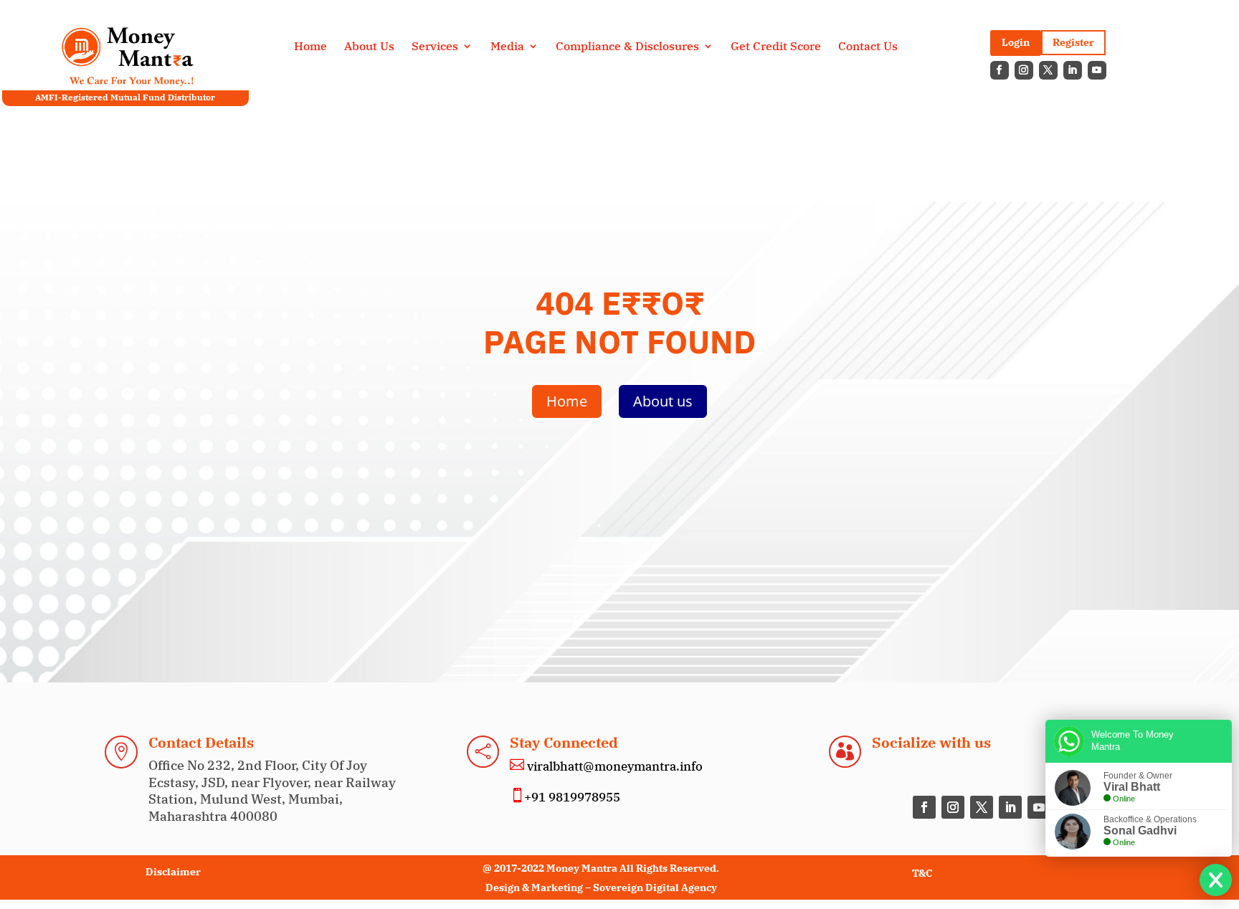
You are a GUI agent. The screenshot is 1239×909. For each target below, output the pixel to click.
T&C (922, 873)
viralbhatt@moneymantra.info (613, 766)
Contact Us (868, 47)
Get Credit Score (776, 47)
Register (1073, 42)
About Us (369, 47)
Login (1016, 42)
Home (310, 47)
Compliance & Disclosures (627, 47)
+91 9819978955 (572, 797)
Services (435, 47)
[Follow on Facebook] (999, 70)
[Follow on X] (1048, 70)
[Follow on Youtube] (1097, 70)
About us (663, 401)
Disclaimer (173, 871)
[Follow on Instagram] (1024, 70)
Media (507, 47)
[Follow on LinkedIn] (1072, 70)
